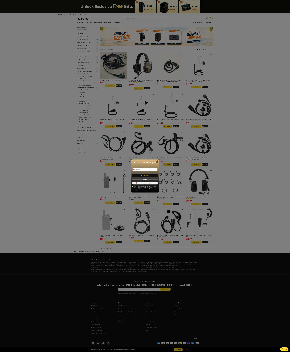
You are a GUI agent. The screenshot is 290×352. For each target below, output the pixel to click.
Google (139, 183)
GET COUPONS (145, 175)
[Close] (157, 161)
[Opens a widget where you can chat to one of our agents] (284, 349)
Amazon (152, 183)
